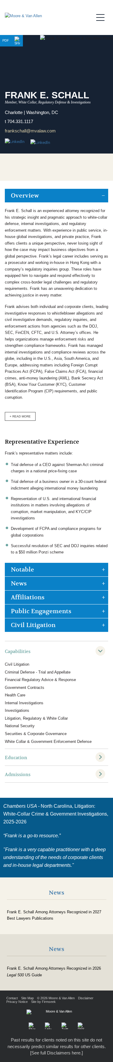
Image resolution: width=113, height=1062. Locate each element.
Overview (25, 195)
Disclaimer (85, 998)
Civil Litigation (33, 625)
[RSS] (81, 1025)
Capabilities (17, 651)
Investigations (17, 710)
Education (16, 758)
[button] (17, 40)
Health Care (15, 695)
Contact (12, 998)
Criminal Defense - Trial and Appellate (38, 672)
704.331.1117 (20, 121)
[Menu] (102, 16)
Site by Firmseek (43, 1001)
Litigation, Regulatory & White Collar (36, 718)
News (19, 583)
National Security (20, 726)
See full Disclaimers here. (56, 1052)
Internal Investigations (24, 703)
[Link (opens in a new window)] (40, 142)
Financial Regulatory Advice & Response (40, 679)
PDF (5, 40)
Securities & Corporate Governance (36, 733)
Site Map (27, 998)
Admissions (17, 775)
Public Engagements (41, 611)
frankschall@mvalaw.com (30, 130)
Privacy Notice (17, 1001)
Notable (22, 569)
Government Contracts (24, 687)
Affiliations (28, 597)
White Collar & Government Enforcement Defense (48, 741)
